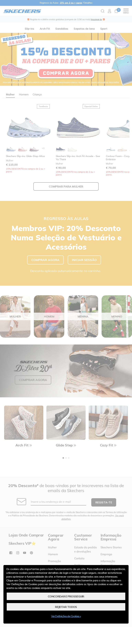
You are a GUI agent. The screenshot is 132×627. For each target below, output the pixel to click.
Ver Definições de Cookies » (66, 616)
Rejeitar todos (66, 607)
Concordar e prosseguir (66, 596)
